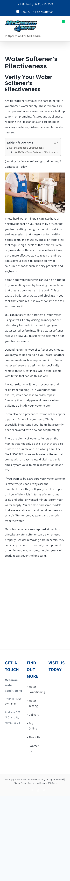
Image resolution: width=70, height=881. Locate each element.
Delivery (34, 714)
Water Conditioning (35, 689)
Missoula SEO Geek (48, 783)
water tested (13, 330)
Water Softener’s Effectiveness (26, 147)
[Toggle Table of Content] (53, 143)
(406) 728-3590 (44, 4)
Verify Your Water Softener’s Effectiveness (36, 152)
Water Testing (33, 703)
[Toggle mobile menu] (63, 21)
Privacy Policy (20, 783)
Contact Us (34, 748)
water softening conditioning (40, 161)
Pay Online (33, 725)
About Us (34, 737)
